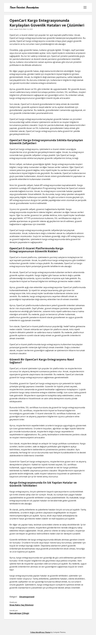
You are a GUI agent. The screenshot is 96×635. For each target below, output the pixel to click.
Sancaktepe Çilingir (19, 613)
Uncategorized (26, 596)
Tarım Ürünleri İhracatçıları (24, 7)
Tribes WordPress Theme (40, 632)
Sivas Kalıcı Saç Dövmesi (22, 605)
